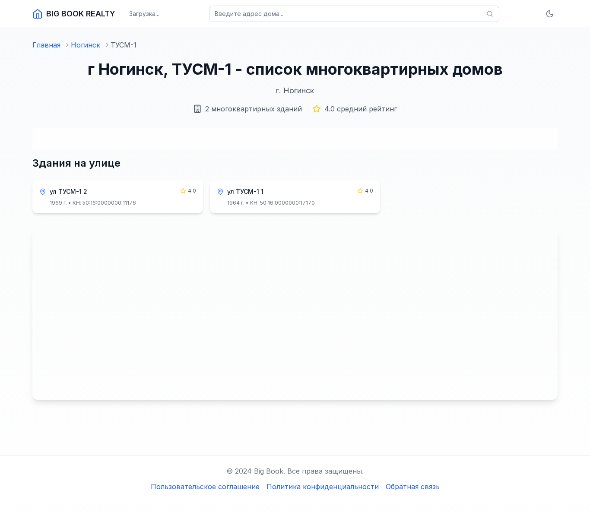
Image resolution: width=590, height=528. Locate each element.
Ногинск (85, 45)
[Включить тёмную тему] (550, 14)
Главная (46, 45)
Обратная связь (413, 486)
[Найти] (490, 14)
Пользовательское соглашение (205, 486)
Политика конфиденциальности (322, 486)
